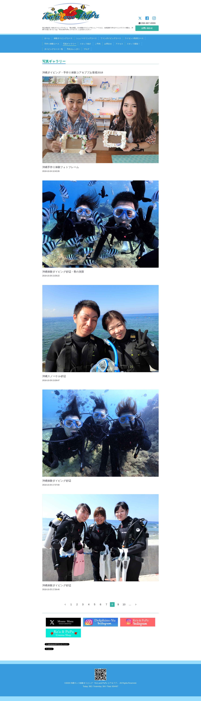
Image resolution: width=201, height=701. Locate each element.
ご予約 (97, 44)
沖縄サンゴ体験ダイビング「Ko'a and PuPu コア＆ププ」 (94, 683)
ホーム (47, 38)
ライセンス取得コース (134, 38)
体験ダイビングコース (63, 38)
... (130, 604)
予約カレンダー (73, 49)
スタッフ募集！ (133, 44)
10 (124, 604)
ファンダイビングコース (110, 38)
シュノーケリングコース (86, 38)
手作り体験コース (51, 44)
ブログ (86, 49)
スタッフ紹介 (85, 44)
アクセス (119, 44)
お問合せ (108, 44)
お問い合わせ (147, 28)
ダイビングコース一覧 (53, 49)
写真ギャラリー (69, 44)
